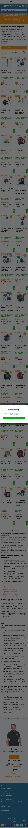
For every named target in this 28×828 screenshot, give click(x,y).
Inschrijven (14, 417)
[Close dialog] (27, 405)
